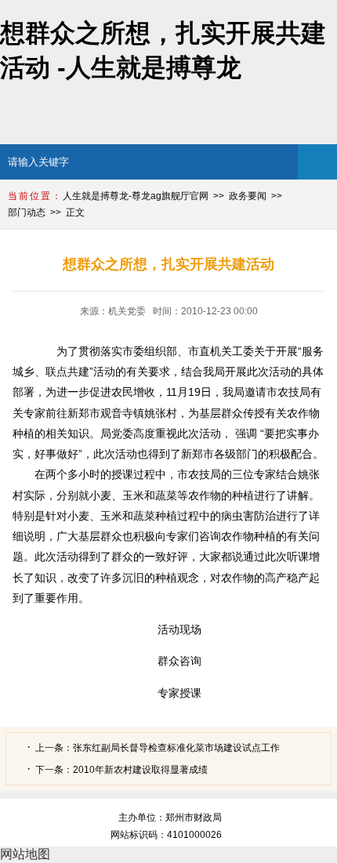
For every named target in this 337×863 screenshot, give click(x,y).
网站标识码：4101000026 (168, 834)
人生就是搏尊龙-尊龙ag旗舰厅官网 (135, 195)
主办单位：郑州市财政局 (170, 817)
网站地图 (25, 854)
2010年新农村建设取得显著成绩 (140, 769)
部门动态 (26, 212)
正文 (75, 212)
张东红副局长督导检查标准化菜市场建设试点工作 (176, 747)
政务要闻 (247, 195)
